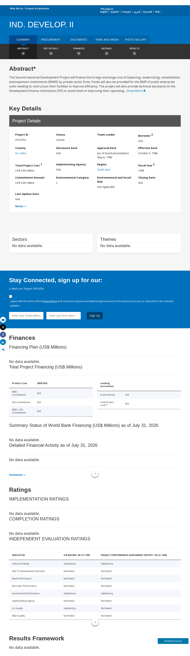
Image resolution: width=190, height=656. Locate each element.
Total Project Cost (28, 165)
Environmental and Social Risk (114, 179)
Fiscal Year (146, 165)
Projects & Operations (37, 8)
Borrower (145, 135)
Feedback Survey (173, 641)
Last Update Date (27, 194)
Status (60, 134)
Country (20, 148)
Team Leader (106, 134)
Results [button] (134, 48)
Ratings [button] (106, 48)
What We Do (16, 8)
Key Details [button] (51, 48)
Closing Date (146, 177)
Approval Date (106, 148)
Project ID (21, 134)
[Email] (3, 319)
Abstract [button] (23, 48)
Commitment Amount (30, 177)
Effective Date (147, 148)
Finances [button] (78, 48)
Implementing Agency (71, 164)
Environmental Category (72, 177)
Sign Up (95, 315)
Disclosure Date (66, 148)
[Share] (3, 334)
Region (102, 164)
